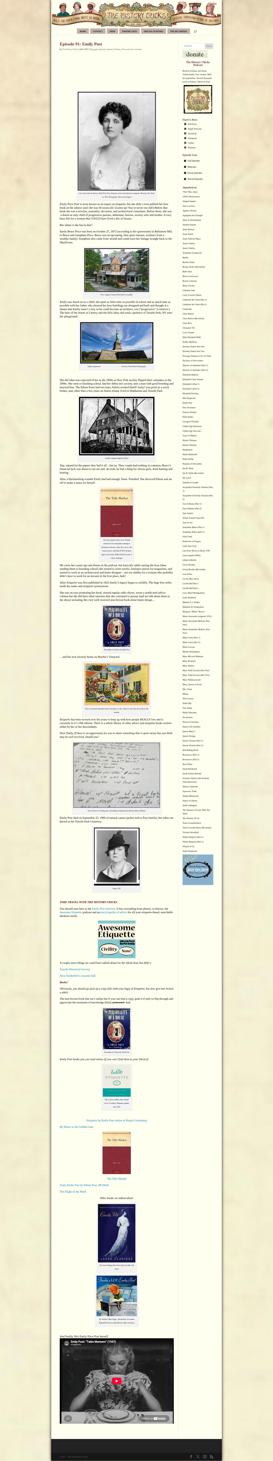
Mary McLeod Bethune (193, 656)
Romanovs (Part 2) (191, 759)
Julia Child (187, 536)
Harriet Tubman (190, 440)
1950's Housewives (191, 196)
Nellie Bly (187, 703)
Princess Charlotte (190, 722)
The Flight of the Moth (73, 1191)
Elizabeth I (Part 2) (191, 389)
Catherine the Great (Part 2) (195, 304)
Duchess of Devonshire (193, 360)
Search (209, 46)
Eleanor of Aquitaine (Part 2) (195, 370)
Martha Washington (191, 652)
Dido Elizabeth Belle (192, 337)
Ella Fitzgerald (189, 398)
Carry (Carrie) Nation (192, 295)
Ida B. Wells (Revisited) (193, 473)
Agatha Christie (189, 211)
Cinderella (187, 309)
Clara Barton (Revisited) (193, 318)
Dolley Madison (190, 342)
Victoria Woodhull (191, 832)
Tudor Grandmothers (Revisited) (197, 828)
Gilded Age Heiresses (192, 426)
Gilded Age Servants (192, 431)
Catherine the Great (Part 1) (195, 300)
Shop (112, 31)
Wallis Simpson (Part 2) (193, 842)
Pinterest (192, 147)
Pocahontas (188, 717)
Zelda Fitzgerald (190, 851)
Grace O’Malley (190, 435)
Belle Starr (187, 271)
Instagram (192, 138)
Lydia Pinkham (189, 597)
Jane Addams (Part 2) (192, 508)
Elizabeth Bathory (190, 375)
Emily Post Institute (103, 908)
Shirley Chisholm (190, 786)
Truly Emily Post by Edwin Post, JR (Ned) (84, 1185)
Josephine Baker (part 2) (193, 532)
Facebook (192, 133)
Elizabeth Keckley (191, 393)
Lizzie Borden (189, 565)
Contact (98, 31)
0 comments (137, 49)
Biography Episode (97, 49)
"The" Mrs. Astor (190, 192)
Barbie (185, 257)
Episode (109, 49)
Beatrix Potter (189, 262)
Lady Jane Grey (190, 546)
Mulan (185, 694)
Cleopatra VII (189, 328)
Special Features (153, 31)
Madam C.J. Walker (191, 602)
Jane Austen (188, 513)
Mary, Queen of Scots (192, 684)
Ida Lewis (187, 478)
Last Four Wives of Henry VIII (196, 551)
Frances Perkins (190, 412)
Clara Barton (188, 314)
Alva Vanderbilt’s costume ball (78, 975)
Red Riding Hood (190, 750)
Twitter (191, 143)
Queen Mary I (189, 731)
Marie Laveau (189, 647)
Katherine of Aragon (192, 541)
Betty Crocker (189, 286)
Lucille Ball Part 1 (190, 583)
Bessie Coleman (190, 281)
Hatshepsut (187, 450)
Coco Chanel (188, 332)
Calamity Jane (189, 290)
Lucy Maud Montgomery (194, 593)
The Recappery (178, 31)
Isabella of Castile (190, 482)
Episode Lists (129, 31)
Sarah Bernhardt (190, 769)
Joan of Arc (188, 522)
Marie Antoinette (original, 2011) (197, 616)
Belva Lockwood (190, 276)
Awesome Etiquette (71, 912)
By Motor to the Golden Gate (77, 1126)
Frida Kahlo (188, 417)
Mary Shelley (188, 666)
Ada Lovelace (189, 206)
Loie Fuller (187, 574)
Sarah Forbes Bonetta (192, 773)
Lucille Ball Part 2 (190, 588)
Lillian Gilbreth (189, 560)
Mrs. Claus (187, 689)
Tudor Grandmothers (192, 823)
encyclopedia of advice (114, 912)
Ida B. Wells (188, 468)
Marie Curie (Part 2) (191, 642)
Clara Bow (187, 323)
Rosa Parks (187, 764)
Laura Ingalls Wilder (192, 555)
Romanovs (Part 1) (191, 755)
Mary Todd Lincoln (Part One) (196, 670)
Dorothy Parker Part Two (194, 351)
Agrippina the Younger (193, 215)
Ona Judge (187, 708)
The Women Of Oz (191, 818)
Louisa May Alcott (191, 579)
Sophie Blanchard (190, 796)
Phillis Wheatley (190, 712)
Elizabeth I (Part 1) (191, 384)
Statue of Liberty (190, 801)
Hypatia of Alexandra (192, 464)
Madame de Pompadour (193, 607)
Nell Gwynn (188, 698)
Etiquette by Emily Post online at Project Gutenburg (117, 1120)
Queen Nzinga (189, 736)
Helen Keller (188, 459)
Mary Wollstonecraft (192, 680)
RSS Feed (192, 124)
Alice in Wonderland (192, 220)
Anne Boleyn (188, 229)
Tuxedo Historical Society (75, 969)
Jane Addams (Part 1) (192, 504)
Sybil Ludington (190, 805)
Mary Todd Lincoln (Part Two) (196, 675)
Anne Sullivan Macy (192, 239)
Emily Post (187, 403)
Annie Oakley (189, 243)
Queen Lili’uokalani (191, 727)
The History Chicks (70, 49)
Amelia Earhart (189, 225)
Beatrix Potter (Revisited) (194, 267)
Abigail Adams (189, 201)
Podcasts (117, 49)
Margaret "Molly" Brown (194, 611)
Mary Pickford (189, 661)
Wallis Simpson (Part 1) (193, 837)
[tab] (198, 161)
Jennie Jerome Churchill (193, 518)
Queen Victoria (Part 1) (193, 741)
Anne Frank (188, 234)
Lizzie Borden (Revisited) (194, 569)
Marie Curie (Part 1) (191, 637)
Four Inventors (189, 407)
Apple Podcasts (195, 129)
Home (83, 31)
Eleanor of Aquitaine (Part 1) (195, 365)
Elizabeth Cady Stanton (193, 379)
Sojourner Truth (190, 791)
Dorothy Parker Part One (193, 346)
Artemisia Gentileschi (192, 253)
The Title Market (117, 1178)
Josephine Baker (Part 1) (193, 527)
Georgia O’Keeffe (190, 421)
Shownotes (126, 49)
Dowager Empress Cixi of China (197, 356)
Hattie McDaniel (190, 454)
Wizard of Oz (188, 846)
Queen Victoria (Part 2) (193, 745)
